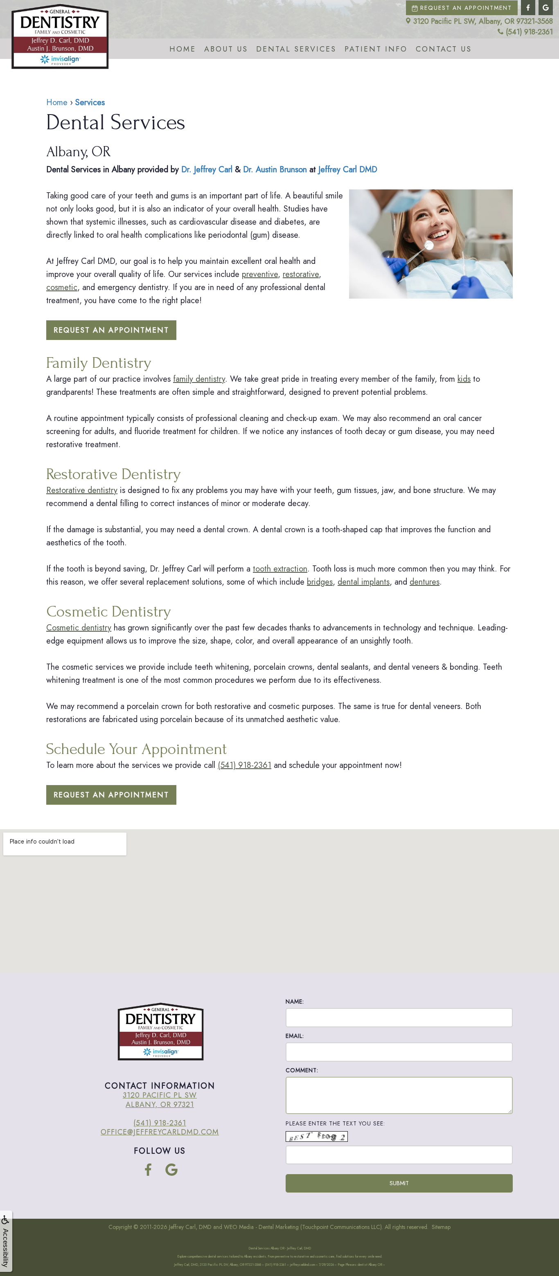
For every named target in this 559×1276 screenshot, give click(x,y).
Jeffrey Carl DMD (347, 170)
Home (182, 49)
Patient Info (376, 49)
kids (464, 379)
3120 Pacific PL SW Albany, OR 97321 (160, 1099)
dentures (425, 582)
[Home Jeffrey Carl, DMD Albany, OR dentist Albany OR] (59, 36)
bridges (320, 582)
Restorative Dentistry (113, 474)
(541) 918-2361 (529, 32)
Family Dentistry (98, 363)
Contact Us (444, 49)
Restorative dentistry (81, 490)
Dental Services (296, 49)
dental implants (364, 582)
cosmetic (61, 287)
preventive (260, 274)
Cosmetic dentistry (78, 628)
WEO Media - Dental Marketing (261, 1227)
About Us (226, 49)
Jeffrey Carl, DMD (190, 1227)
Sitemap (441, 1227)
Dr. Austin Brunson (275, 170)
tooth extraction (280, 569)
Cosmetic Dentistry (108, 612)
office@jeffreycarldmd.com (160, 1132)
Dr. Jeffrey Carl (206, 170)
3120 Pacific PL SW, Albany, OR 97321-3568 (483, 21)
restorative (301, 274)
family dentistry (199, 379)
